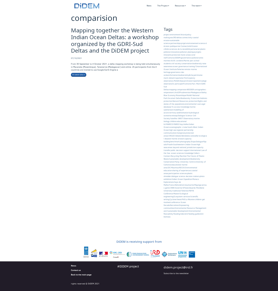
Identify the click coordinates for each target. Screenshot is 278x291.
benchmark (175, 141)
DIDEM (177, 58)
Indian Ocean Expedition (182, 179)
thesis (179, 199)
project (167, 34)
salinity (170, 214)
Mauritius (175, 167)
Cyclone (173, 199)
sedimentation (183, 112)
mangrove (181, 133)
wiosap (175, 115)
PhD (183, 199)
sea (171, 37)
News (149, 5)
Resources (179, 5)
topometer (179, 78)
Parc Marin (196, 84)
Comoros (171, 58)
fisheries (180, 69)
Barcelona (174, 205)
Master (176, 193)
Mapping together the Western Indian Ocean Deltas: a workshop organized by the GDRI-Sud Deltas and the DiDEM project (115, 40)
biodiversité (183, 75)
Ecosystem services (182, 196)
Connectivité (186, 46)
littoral (183, 34)
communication (170, 133)
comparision (182, 89)
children (173, 121)
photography (185, 141)
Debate (178, 136)
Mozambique (181, 95)
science (202, 43)
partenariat (195, 49)
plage (204, 81)
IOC (169, 167)
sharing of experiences (181, 170)
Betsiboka (186, 136)
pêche (190, 75)
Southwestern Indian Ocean (184, 144)
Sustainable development (179, 159)
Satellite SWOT (176, 118)
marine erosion (178, 138)
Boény (204, 92)
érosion (189, 81)
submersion (186, 92)
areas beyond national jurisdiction (182, 147)
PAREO (176, 124)
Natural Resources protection (185, 101)
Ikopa (193, 141)
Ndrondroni (179, 185)
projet (183, 43)
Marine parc (189, 60)
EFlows (186, 188)
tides (182, 214)
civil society (176, 63)
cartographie (199, 89)
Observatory (188, 118)
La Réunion (190, 199)
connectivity (187, 37)
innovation (175, 52)
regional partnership (185, 130)
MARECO (169, 124)
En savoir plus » (78, 74)
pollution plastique (187, 52)
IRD (174, 37)
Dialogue (199, 141)
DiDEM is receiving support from (139, 242)
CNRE (172, 188)
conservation (186, 63)
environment (175, 34)
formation (174, 75)
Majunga (197, 185)
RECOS (182, 167)
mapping (172, 89)
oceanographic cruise (178, 127)
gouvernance (186, 58)
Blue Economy (169, 95)
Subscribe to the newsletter (176, 273)
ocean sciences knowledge (181, 153)
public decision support (180, 150)
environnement (192, 43)
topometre (197, 81)
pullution (195, 58)
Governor (179, 188)
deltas (179, 37)
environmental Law (192, 104)
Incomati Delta (174, 98)
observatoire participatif (174, 84)
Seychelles (184, 124)
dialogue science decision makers (185, 176)
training (191, 66)
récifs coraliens (177, 60)
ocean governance (180, 66)
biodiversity (197, 63)
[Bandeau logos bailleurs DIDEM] (139, 252)
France (172, 185)
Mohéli (176, 81)
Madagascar (196, 92)
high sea (172, 130)
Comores (187, 84)
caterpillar (194, 136)
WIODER (190, 89)
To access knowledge (180, 107)
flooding (176, 214)
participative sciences (178, 173)
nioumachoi (189, 185)
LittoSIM (177, 92)
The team (196, 5)
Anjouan (183, 81)
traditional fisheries (180, 191)
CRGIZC (172, 136)
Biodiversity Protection (190, 98)
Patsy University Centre (185, 162)
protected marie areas (181, 55)
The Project (162, 5)
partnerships (175, 43)
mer (179, 46)
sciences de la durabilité (180, 49)
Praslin (170, 144)
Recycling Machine (178, 156)
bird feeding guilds (192, 214)
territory (172, 112)
